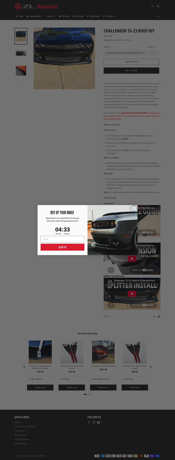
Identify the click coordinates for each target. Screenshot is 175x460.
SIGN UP (62, 247)
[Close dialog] (134, 208)
